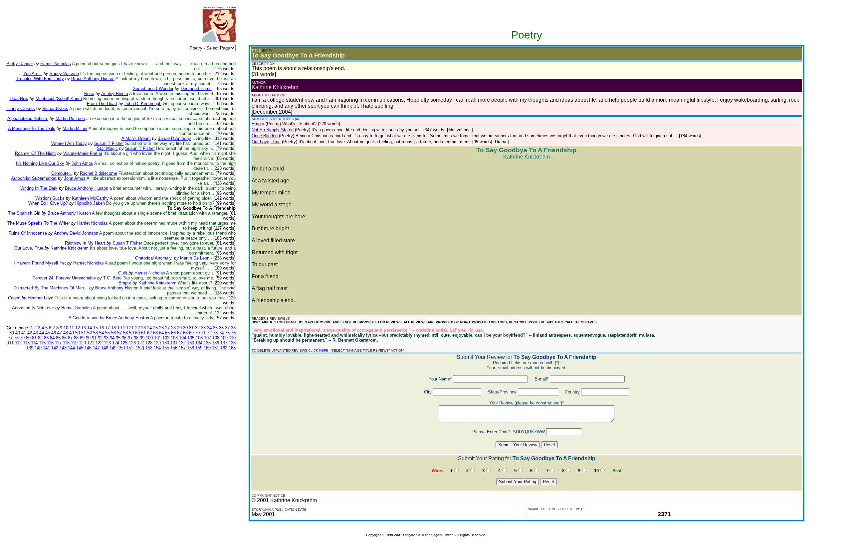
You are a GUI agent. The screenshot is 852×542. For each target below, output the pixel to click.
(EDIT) (267, 50)
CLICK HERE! (318, 350)
